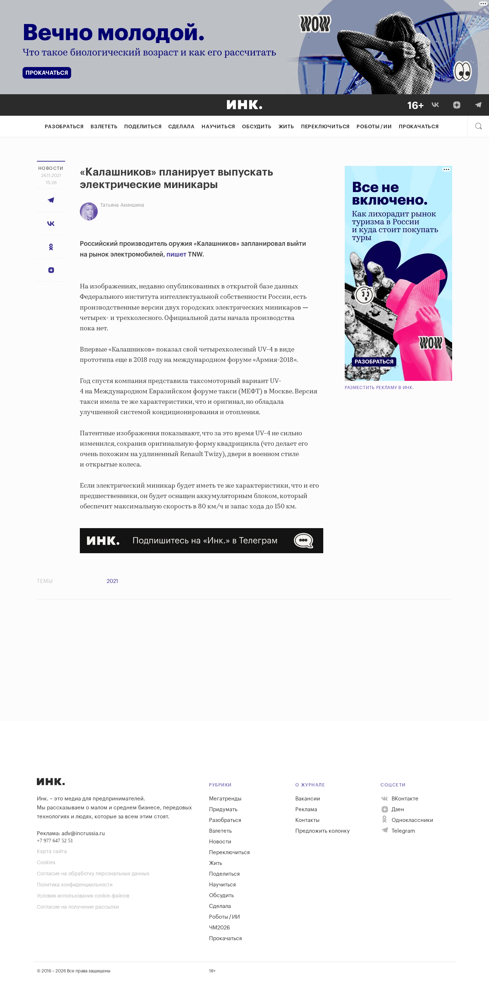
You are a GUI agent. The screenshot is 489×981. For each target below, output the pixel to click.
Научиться (218, 126)
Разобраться (64, 126)
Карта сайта (52, 851)
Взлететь (104, 126)
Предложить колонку (322, 831)
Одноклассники (411, 820)
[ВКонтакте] (435, 105)
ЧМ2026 (219, 927)
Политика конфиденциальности (74, 884)
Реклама (306, 809)
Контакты (307, 820)
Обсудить (256, 126)
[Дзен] (457, 105)
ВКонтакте (404, 798)
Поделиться (142, 126)
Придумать (223, 809)
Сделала (181, 126)
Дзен (397, 809)
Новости (220, 841)
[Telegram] (478, 105)
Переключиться (325, 126)
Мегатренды (225, 798)
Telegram (402, 831)
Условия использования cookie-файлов (83, 896)
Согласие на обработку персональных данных (93, 873)
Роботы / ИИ (374, 126)
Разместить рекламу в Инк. (379, 388)
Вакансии (307, 798)
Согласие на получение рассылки (78, 907)
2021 (112, 581)
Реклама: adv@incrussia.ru (71, 833)
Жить (286, 126)
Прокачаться (419, 126)
